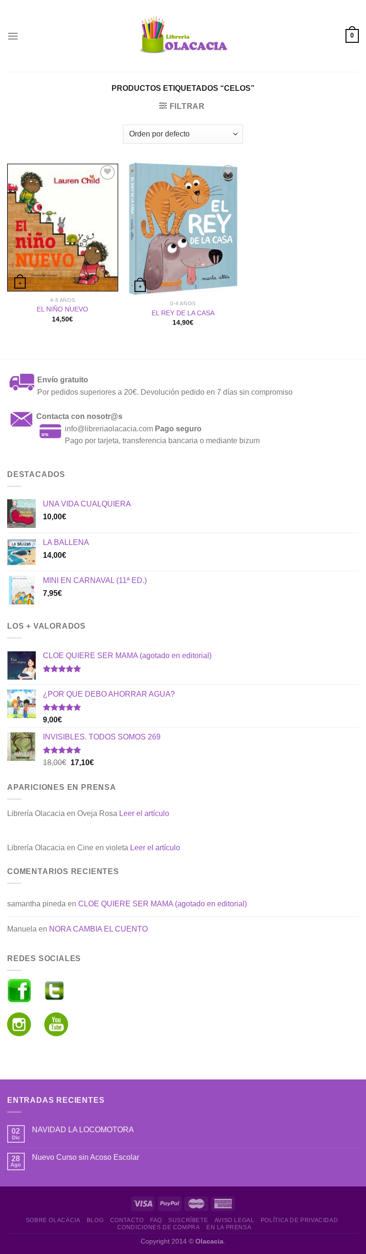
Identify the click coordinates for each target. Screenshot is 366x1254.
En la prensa (228, 1227)
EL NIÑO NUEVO (62, 309)
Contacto (127, 1220)
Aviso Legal (234, 1220)
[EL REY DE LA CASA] (182, 229)
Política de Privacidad (299, 1220)
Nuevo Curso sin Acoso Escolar (85, 1157)
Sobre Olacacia (53, 1220)
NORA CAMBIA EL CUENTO (98, 929)
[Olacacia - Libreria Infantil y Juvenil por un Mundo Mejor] (183, 36)
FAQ (156, 1220)
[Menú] (13, 36)
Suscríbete (188, 1220)
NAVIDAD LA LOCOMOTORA (83, 1130)
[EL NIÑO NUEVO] (62, 227)
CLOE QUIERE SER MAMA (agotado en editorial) (162, 904)
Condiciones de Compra (158, 1227)
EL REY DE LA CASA (183, 313)
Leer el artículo (144, 813)
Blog (95, 1220)
